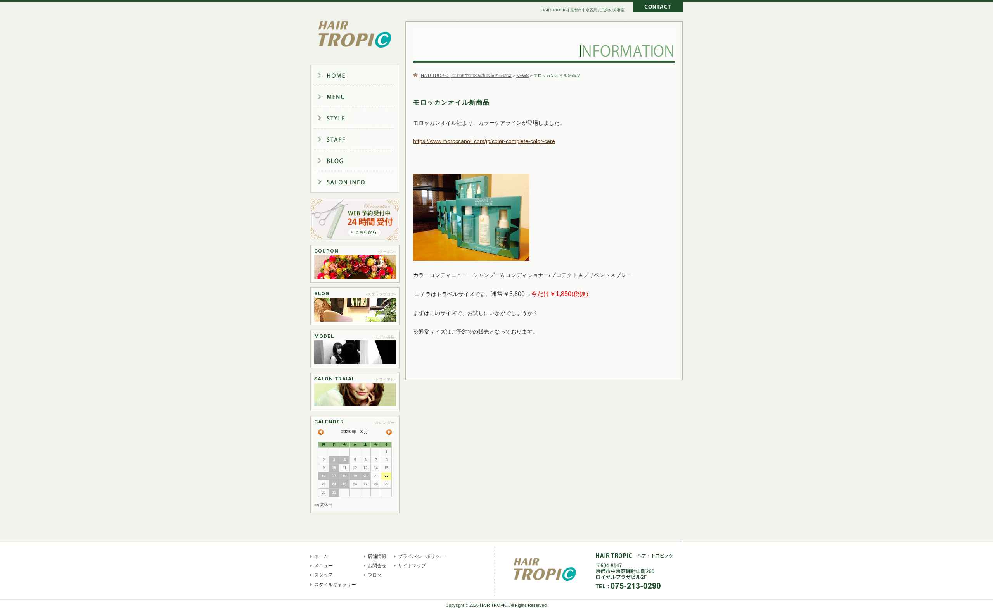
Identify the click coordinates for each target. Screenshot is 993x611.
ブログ (360, 162)
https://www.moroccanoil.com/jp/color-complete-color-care (484, 141)
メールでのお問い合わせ (658, 8)
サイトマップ (412, 565)
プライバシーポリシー (421, 556)
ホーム (360, 75)
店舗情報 (360, 183)
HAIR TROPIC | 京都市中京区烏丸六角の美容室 (355, 34)
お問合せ (377, 565)
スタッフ (360, 140)
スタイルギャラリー (360, 118)
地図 (677, 577)
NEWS (522, 75)
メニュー (360, 97)
